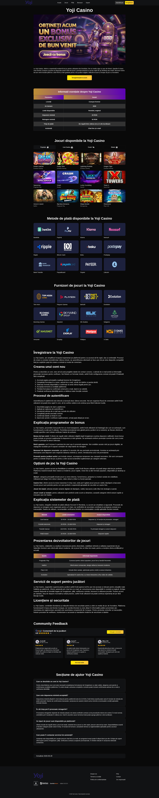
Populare (43, 147)
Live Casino (66, 147)
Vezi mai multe (79, 662)
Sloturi (113, 147)
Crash (90, 147)
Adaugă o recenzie (115, 632)
